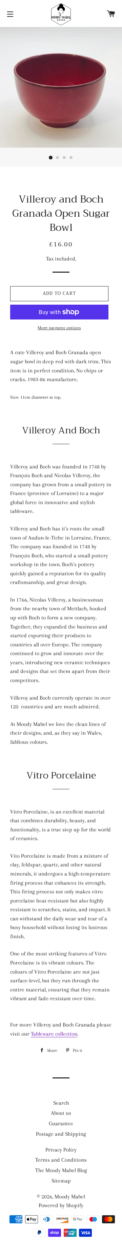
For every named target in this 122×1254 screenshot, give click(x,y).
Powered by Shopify (61, 1205)
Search (61, 1103)
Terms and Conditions (61, 1160)
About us (61, 1113)
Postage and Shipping (61, 1134)
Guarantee (61, 1123)
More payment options (59, 327)
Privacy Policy (61, 1149)
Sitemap (61, 1180)
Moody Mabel (70, 1196)
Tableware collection (54, 1034)
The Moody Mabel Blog (61, 1170)
